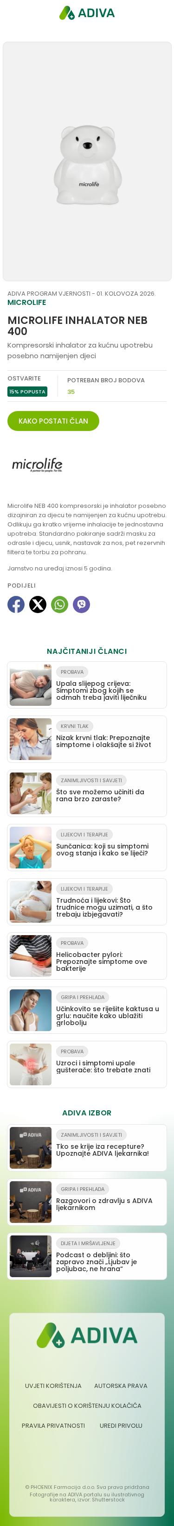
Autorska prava (121, 1385)
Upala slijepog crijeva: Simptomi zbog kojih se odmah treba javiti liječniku (101, 685)
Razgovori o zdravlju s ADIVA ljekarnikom (104, 1198)
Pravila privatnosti (53, 1425)
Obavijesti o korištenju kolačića (87, 1405)
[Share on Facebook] (16, 604)
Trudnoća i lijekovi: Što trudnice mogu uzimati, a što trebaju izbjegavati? (104, 902)
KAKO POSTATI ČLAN (53, 421)
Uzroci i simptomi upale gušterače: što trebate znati (103, 1061)
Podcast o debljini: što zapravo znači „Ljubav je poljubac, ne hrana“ (96, 1256)
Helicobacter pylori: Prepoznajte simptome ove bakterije (101, 956)
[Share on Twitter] (37, 604)
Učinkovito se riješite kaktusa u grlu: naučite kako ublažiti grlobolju (107, 1010)
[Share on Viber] (81, 604)
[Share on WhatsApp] (59, 604)
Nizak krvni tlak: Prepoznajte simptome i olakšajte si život (103, 735)
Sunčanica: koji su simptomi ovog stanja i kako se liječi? (102, 844)
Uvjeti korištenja (53, 1385)
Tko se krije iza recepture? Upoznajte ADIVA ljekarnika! (102, 1144)
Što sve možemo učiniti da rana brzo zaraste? (100, 790)
